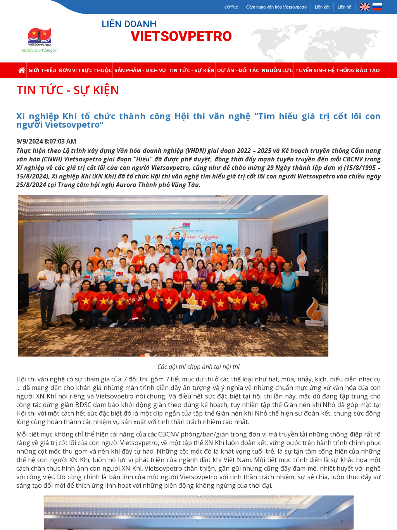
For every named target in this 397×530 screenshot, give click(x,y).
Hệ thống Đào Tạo (354, 70)
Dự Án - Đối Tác (238, 70)
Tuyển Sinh (310, 70)
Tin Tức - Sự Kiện (191, 70)
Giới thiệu (42, 70)
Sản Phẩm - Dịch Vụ (140, 70)
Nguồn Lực (277, 70)
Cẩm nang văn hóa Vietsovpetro (276, 7)
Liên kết (322, 7)
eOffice (231, 7)
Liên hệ (344, 7)
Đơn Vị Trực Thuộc (85, 70)
